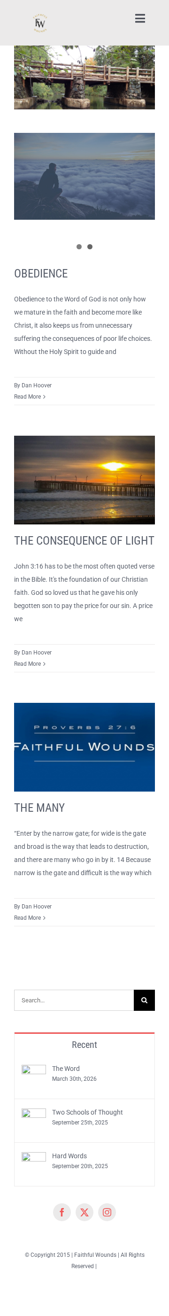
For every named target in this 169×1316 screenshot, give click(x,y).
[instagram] (107, 1212)
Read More (27, 396)
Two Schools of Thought (87, 1112)
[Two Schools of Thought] (34, 1115)
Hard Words (69, 1156)
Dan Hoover (37, 385)
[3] (39, 10)
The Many (39, 808)
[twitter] (84, 1212)
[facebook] (62, 1212)
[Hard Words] (34, 1158)
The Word (66, 1068)
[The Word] (34, 1071)
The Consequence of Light (84, 540)
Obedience (41, 273)
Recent (84, 1044)
